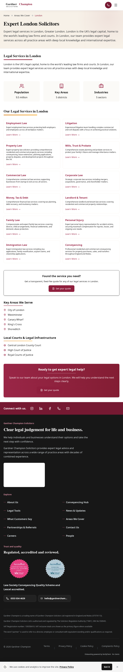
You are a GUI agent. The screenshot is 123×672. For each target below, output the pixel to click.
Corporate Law (74, 175)
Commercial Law (16, 175)
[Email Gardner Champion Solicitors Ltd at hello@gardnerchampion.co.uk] (67, 408)
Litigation (71, 123)
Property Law (14, 145)
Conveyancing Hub (77, 502)
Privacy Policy (65, 645)
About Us (12, 502)
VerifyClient (107, 654)
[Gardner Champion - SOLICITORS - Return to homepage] (20, 5)
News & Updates (76, 510)
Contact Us (72, 527)
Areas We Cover (22, 15)
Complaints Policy (110, 645)
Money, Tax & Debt (17, 197)
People (70, 535)
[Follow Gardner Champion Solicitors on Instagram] (31, 408)
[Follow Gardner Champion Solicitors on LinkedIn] (41, 408)
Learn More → (13, 134)
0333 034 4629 (18, 598)
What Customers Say (19, 519)
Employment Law (16, 123)
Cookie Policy (86, 645)
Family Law (13, 220)
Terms (47, 645)
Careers (11, 535)
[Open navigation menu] (116, 5)
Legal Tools (13, 510)
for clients (115, 654)
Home (6, 15)
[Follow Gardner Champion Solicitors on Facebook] (49, 408)
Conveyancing (73, 245)
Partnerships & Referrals (21, 527)
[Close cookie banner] (117, 667)
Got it (107, 666)
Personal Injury (74, 220)
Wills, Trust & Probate (78, 145)
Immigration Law (16, 245)
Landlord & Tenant (76, 197)
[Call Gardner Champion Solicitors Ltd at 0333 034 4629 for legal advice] (59, 408)
